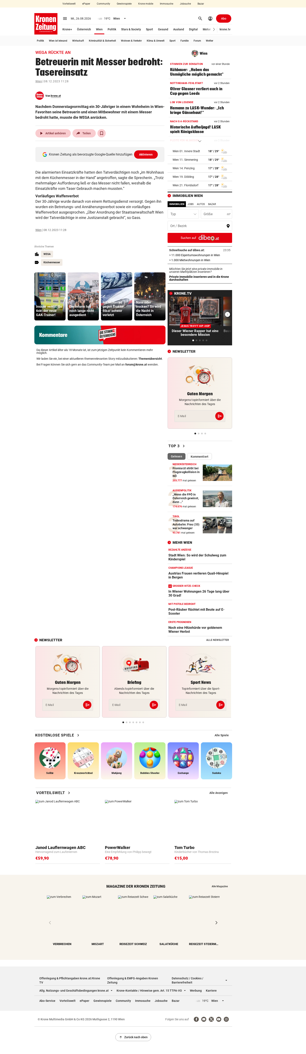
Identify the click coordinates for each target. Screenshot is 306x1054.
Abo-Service (47, 1000)
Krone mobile (145, 3)
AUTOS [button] (201, 204)
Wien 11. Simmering (185, 159)
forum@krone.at (136, 364)
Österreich (84, 29)
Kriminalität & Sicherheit (102, 40)
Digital (193, 29)
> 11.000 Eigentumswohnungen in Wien (199, 255)
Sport (149, 29)
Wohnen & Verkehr (131, 40)
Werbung (196, 990)
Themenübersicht (150, 358)
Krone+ (67, 29)
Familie (184, 40)
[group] (50, 296)
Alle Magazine (220, 886)
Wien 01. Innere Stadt (186, 151)
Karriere (211, 990)
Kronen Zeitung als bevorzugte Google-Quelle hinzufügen (101, 154)
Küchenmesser (52, 262)
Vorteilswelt (69, 3)
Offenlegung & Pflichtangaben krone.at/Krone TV (69, 980)
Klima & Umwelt (155, 40)
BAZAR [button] (212, 204)
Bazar (201, 3)
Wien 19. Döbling (183, 176)
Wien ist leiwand (58, 40)
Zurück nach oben (133, 1037)
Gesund (163, 29)
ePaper (86, 3)
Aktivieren (146, 154)
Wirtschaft (78, 40)
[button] (214, 29)
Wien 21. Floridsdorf (185, 185)
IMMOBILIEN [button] (176, 204)
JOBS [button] (191, 204)
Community (103, 3)
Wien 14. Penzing (184, 168)
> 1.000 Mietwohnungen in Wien (199, 260)
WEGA (47, 254)
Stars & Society (131, 29)
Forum (197, 40)
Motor (207, 29)
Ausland (178, 29)
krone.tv (225, 29)
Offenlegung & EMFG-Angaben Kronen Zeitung (132, 980)
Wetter (209, 40)
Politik (112, 29)
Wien (99, 29)
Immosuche (166, 3)
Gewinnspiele (124, 3)
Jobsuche (185, 3)
